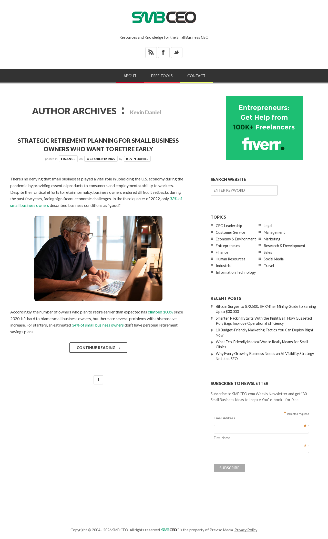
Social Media (274, 259)
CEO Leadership (229, 225)
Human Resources (230, 259)
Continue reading (98, 347)
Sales (268, 252)
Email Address (260, 418)
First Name (260, 438)
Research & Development (284, 245)
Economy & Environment (236, 239)
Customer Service (230, 232)
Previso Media (221, 530)
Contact (196, 76)
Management (274, 232)
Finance (68, 159)
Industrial (223, 265)
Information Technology (236, 272)
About (130, 76)
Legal (268, 225)
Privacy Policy (245, 530)
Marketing (272, 239)
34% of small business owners (98, 324)
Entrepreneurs (228, 245)
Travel (269, 265)
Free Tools (162, 76)
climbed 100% (160, 311)
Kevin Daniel (137, 159)
